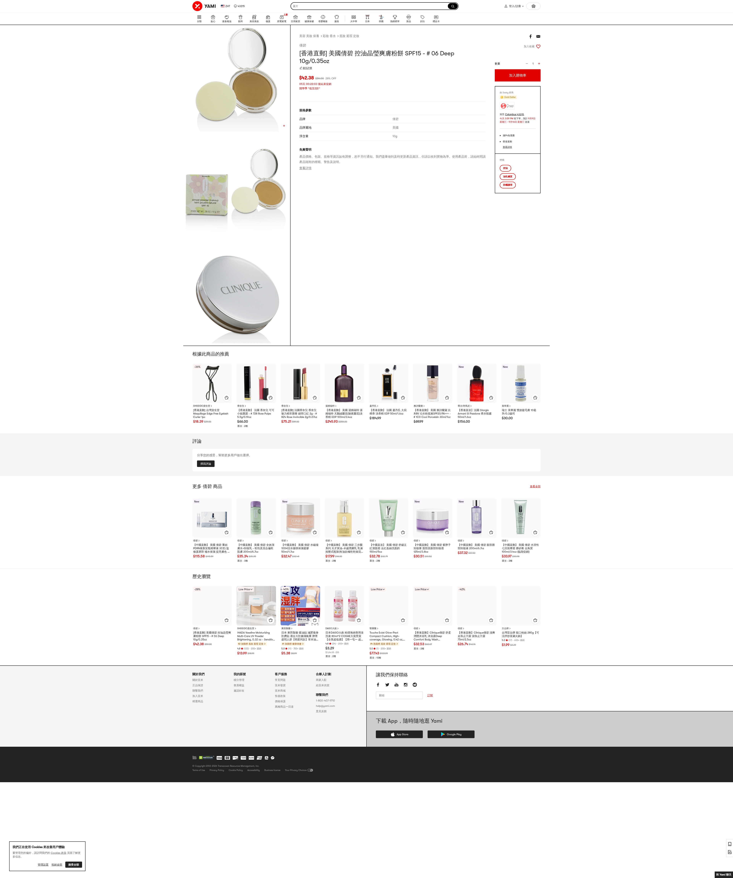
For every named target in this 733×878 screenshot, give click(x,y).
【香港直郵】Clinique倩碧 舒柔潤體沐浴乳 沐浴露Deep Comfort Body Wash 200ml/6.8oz (432, 636)
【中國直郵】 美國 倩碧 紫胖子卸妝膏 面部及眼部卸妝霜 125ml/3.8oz (432, 548)
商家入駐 (321, 679)
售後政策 (280, 695)
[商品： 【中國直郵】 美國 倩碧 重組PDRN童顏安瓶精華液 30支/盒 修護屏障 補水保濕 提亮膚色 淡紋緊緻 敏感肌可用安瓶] (212, 518)
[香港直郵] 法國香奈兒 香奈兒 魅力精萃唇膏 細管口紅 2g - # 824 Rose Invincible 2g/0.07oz (299, 413)
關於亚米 (197, 679)
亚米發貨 (280, 685)
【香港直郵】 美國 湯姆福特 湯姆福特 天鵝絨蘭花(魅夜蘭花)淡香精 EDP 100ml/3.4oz (343, 413)
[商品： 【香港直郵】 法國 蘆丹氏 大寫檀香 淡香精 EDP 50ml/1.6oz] (388, 383)
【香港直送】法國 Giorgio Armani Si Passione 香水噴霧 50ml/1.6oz (475, 413)
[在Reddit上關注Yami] (415, 684)
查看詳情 (305, 168)
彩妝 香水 (329, 36)
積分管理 (239, 679)
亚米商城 (280, 690)
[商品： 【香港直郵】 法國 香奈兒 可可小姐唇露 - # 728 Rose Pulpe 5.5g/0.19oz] (256, 383)
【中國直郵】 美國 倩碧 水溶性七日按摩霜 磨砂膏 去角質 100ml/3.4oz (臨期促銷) (520, 548)
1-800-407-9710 (325, 700)
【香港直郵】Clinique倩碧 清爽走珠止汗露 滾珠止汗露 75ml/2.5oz (476, 636)
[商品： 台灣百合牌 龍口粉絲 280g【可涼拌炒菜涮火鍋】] (521, 606)
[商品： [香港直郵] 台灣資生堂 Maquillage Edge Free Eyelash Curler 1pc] (212, 383)
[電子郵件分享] (538, 36)
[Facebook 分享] (530, 36)
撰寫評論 (205, 463)
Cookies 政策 (58, 852)
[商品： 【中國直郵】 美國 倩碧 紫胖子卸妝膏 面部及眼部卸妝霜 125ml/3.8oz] (432, 518)
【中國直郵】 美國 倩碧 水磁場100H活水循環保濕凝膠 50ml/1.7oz (299, 548)
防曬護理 (507, 185)
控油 (505, 168)
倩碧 (302, 45)
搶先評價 (307, 68)
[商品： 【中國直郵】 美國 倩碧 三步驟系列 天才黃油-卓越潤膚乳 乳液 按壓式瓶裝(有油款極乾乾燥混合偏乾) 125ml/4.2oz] (344, 518)
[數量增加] (539, 63)
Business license (272, 770)
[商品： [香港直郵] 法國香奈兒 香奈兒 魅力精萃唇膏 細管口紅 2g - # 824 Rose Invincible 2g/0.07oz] (300, 383)
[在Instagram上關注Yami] (405, 684)
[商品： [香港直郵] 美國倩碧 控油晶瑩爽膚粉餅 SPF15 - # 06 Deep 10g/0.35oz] (212, 606)
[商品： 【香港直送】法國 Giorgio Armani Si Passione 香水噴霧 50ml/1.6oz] (476, 383)
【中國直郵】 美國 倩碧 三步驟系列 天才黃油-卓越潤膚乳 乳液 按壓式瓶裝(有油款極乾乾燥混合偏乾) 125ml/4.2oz (344, 548)
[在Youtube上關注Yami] (396, 684)
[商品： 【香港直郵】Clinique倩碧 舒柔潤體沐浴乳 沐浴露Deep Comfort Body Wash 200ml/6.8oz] (432, 606)
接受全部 (73, 864)
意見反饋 (321, 711)
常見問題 (280, 679)
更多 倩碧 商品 (207, 486)
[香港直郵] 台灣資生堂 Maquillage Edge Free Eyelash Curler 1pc (210, 413)
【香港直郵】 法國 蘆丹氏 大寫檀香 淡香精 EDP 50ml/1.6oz (388, 412)
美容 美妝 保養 (309, 36)
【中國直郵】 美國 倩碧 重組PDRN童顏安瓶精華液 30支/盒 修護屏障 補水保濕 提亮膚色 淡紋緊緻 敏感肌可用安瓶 (211, 548)
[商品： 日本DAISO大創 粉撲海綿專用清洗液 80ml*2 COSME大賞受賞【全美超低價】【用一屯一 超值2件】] (344, 606)
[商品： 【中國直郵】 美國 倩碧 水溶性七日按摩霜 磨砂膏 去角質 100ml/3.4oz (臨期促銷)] (521, 518)
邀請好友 (239, 690)
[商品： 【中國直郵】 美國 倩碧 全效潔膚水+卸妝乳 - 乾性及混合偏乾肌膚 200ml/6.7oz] (256, 518)
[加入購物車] (226, 398)
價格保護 (280, 701)
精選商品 (197, 701)
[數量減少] (526, 63)
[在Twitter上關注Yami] (387, 684)
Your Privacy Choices (296, 770)
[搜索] (453, 6)
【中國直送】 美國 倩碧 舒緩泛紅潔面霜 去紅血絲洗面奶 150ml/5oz (388, 548)
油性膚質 (507, 176)
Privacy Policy (217, 770)
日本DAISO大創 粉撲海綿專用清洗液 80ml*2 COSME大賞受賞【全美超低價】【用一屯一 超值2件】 (344, 636)
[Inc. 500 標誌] (194, 757)
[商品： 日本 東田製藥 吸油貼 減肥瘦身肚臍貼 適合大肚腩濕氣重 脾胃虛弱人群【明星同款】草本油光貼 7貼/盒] (300, 606)
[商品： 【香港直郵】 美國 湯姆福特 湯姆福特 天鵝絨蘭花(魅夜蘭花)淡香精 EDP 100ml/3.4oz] (344, 383)
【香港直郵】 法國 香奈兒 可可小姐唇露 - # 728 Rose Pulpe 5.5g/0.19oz (255, 413)
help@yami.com (325, 705)
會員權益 (239, 685)
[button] (239, 6)
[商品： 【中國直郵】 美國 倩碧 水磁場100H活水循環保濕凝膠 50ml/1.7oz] (300, 518)
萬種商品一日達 (284, 706)
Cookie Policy (236, 770)
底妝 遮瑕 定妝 (349, 36)
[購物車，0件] (533, 6)
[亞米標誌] (204, 6)
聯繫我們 (197, 690)
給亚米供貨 (322, 685)
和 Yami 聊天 (723, 874)
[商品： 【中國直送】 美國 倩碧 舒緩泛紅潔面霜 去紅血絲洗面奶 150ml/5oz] (388, 518)
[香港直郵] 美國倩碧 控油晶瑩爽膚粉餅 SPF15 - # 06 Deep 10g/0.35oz (212, 636)
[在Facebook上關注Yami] (378, 684)
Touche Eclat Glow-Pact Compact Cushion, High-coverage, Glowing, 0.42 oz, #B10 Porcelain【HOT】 (386, 636)
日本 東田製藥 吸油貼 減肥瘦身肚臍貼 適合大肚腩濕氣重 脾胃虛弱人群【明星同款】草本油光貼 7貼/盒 (300, 636)
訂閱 (430, 695)
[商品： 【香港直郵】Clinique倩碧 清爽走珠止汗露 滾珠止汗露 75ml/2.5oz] (476, 606)
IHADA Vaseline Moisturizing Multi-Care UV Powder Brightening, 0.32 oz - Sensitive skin (255, 636)
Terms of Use (198, 770)
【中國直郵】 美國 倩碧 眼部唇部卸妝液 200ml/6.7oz (476, 546)
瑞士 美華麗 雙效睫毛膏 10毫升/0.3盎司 (519, 412)
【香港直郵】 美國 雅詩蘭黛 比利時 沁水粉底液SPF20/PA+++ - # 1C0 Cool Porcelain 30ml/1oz (432, 413)
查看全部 (535, 486)
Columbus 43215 (514, 114)
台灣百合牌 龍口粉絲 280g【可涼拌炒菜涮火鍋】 (520, 634)
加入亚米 (197, 695)
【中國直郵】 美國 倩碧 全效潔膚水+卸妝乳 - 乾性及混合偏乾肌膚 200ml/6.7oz (255, 548)
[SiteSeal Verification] (206, 758)
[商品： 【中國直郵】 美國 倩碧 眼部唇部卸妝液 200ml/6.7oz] (476, 518)
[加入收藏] (538, 46)
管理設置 (43, 864)
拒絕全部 (57, 864)
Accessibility (253, 770)
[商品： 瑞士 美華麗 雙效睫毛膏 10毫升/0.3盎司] (521, 383)
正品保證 (197, 685)
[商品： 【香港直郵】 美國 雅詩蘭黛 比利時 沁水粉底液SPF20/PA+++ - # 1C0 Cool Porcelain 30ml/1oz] (432, 383)
